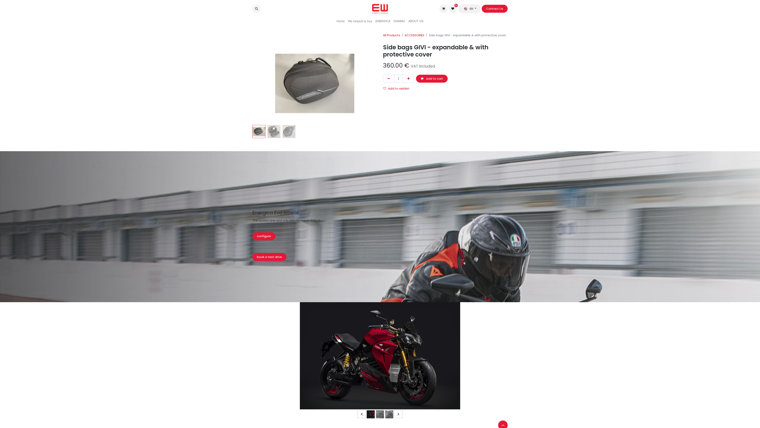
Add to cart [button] (434, 78)
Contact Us (494, 9)
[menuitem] (340, 21)
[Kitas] (486, 362)
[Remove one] (388, 79)
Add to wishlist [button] (398, 88)
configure (264, 236)
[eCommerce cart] (443, 9)
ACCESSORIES (414, 35)
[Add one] (408, 79)
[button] (256, 9)
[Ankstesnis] (273, 362)
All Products (391, 35)
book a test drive (269, 257)
